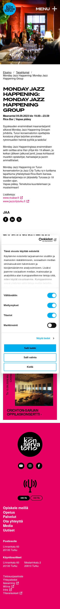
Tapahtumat (22, 72)
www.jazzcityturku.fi (14, 201)
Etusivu (7, 72)
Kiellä (30, 366)
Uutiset (9, 530)
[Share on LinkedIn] (12, 219)
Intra (5, 589)
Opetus (9, 512)
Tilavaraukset (10, 593)
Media (8, 525)
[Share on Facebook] (5, 219)
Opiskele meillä (15, 508)
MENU (43, 9)
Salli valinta (30, 357)
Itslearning (9, 583)
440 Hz (23, 497)
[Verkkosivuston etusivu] (9, 8)
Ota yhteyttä (13, 521)
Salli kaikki (30, 348)
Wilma (6, 586)
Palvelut (9, 516)
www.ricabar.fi (11, 197)
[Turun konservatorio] (30, 444)
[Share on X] (19, 219)
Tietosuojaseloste (13, 576)
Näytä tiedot (43, 338)
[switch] (51, 305)
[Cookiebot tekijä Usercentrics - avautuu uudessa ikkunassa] (42, 240)
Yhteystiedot (10, 579)
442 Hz (36, 497)
